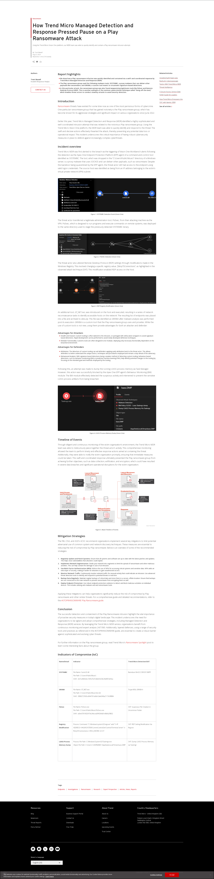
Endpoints (61, 789)
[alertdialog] (107, 875)
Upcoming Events (108, 827)
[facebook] (39, 849)
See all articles (165, 106)
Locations (105, 823)
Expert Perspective (110, 789)
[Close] (210, 874)
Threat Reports (36, 823)
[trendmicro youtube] (57, 849)
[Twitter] (45, 849)
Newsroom (34, 818)
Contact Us (40, 90)
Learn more (49, 877)
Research (97, 789)
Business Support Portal (74, 814)
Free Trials (70, 827)
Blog (32, 814)
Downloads (70, 823)
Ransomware (64, 106)
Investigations (73, 789)
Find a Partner (36, 827)
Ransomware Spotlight (136, 642)
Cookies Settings (156, 875)
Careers (104, 818)
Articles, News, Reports (128, 789)
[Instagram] (51, 849)
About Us (105, 814)
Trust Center (106, 831)
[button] (40, 90)
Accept (172, 875)
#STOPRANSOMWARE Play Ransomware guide (82, 600)
